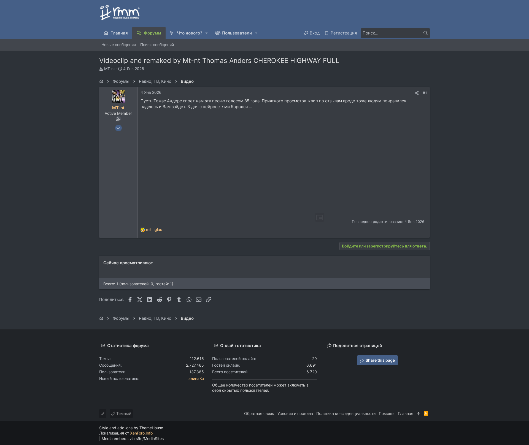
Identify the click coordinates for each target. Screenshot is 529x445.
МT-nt (109, 68)
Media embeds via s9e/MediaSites (133, 438)
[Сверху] (418, 413)
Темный (123, 413)
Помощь (387, 413)
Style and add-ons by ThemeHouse (131, 427)
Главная (405, 413)
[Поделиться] (417, 93)
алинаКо (196, 378)
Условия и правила (295, 413)
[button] (207, 32)
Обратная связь (259, 413)
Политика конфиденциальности (346, 413)
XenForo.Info (141, 433)
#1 (425, 92)
